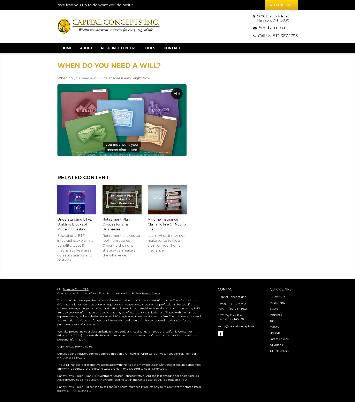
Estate (274, 308)
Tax (272, 320)
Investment (277, 302)
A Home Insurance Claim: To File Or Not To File (167, 224)
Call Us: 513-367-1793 (278, 35)
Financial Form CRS (76, 289)
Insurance (276, 314)
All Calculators (279, 351)
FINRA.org (64, 357)
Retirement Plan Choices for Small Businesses (117, 224)
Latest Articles (279, 339)
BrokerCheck (151, 293)
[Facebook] (220, 333)
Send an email (273, 27)
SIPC (77, 357)
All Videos (276, 344)
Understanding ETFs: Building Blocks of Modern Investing (74, 224)
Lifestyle (275, 332)
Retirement (277, 296)
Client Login (283, 5)
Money (274, 326)
